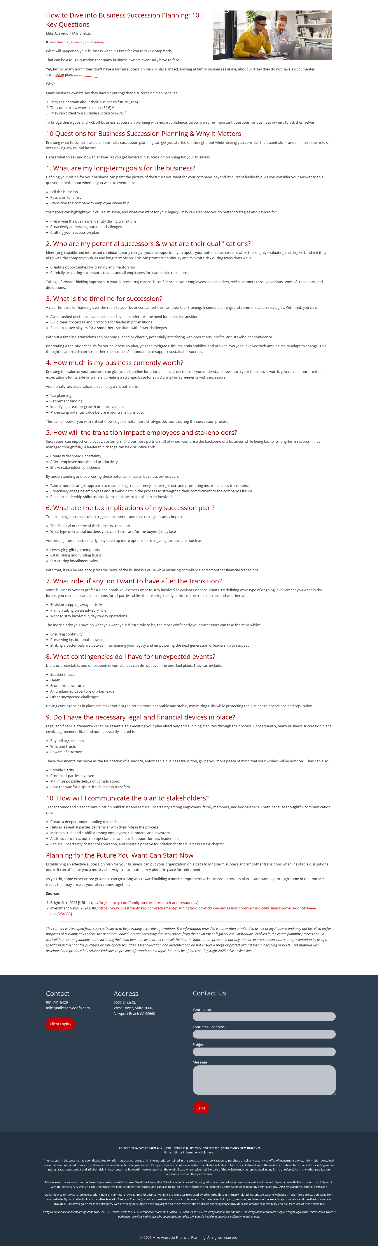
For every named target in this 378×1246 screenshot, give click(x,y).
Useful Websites (284, 116)
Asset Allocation (284, 85)
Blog (282, 137)
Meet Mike (279, 32)
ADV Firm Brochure (247, 1148)
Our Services (281, 53)
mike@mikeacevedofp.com (68, 1008)
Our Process (281, 43)
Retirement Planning (288, 74)
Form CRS (155, 1148)
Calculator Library (286, 127)
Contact (299, 137)
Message (217, 1062)
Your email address (226, 1027)
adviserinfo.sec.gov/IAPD (269, 1187)
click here (206, 1152)
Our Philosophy (308, 32)
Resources (280, 106)
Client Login (322, 137)
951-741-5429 (57, 1002)
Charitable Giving (285, 95)
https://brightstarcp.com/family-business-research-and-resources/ (143, 902)
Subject (216, 1044)
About (276, 22)
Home (327, 11)
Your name (219, 1009)
